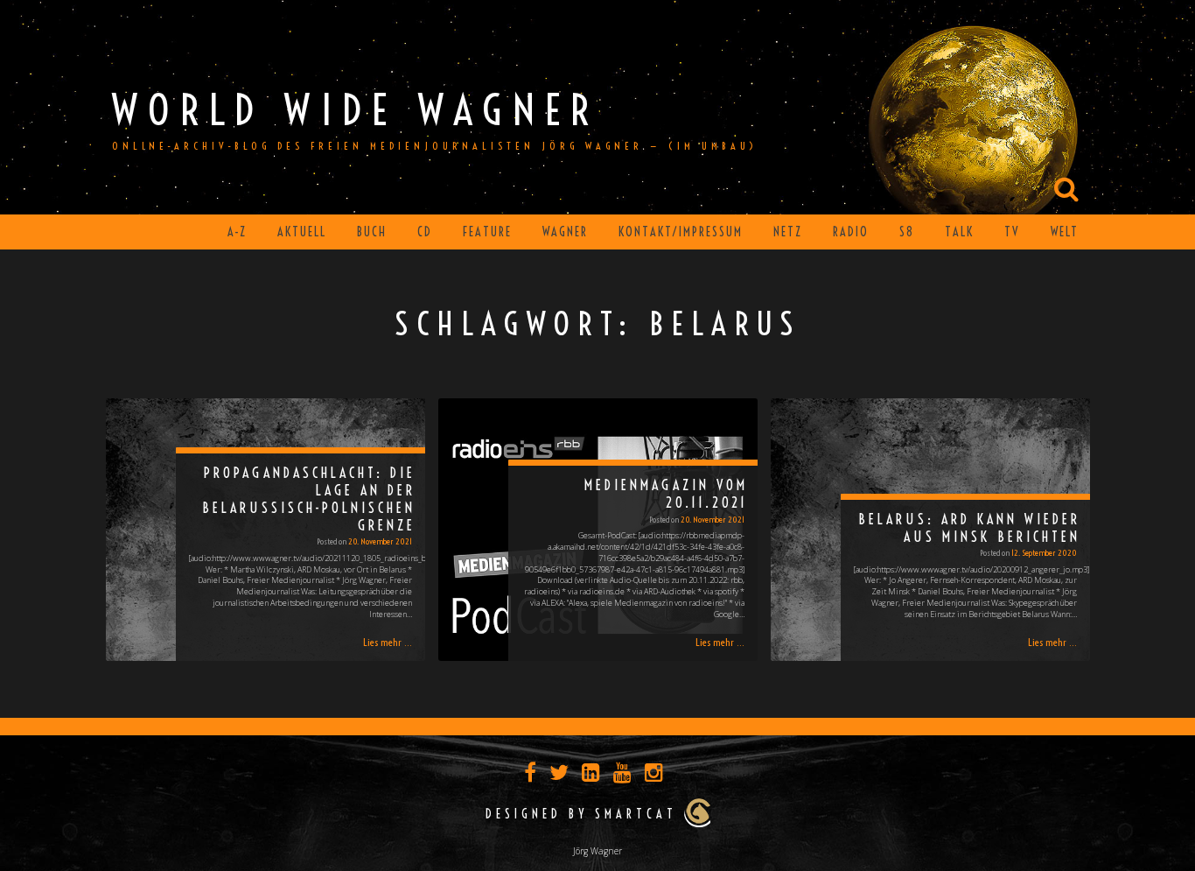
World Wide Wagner (355, 110)
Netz (787, 232)
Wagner (565, 232)
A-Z (237, 232)
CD (424, 232)
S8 (906, 232)
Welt (1065, 232)
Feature (487, 232)
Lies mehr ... (387, 642)
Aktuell (301, 232)
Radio (851, 232)
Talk (959, 232)
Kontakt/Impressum (680, 232)
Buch (372, 232)
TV (1012, 232)
